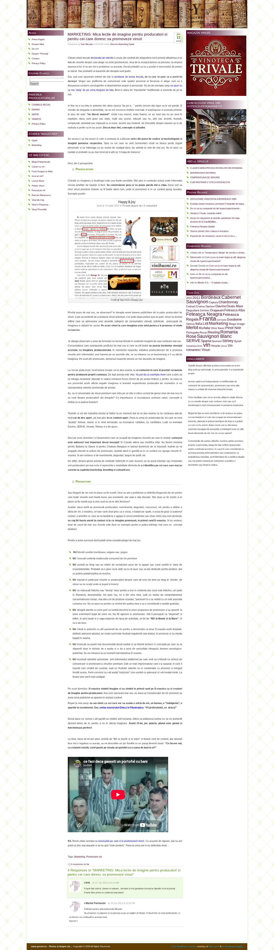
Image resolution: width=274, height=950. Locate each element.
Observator (195, 257)
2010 (189, 298)
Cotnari (190, 306)
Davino (220, 306)
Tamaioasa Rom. (194, 346)
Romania (229, 331)
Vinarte (215, 345)
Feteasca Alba (234, 310)
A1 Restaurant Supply (232, 946)
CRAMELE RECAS (41, 105)
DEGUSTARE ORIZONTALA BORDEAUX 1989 (213, 199)
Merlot (192, 327)
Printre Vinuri (38, 185)
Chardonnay (228, 302)
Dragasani (217, 310)
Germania (221, 320)
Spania (206, 341)
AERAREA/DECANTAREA (203, 173)
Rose (191, 336)
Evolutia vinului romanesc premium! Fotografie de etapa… (218, 204)
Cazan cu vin (38, 166)
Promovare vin (94, 856)
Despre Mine (38, 44)
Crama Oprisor (205, 306)
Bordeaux (211, 297)
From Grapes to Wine (42, 171)
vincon (224, 346)
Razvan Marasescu (41, 195)
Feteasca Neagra (204, 314)
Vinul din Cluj (38, 200)
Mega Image (237, 323)
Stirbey (227, 341)
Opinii (34, 140)
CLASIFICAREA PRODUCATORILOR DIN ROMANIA (216, 168)
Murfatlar (204, 328)
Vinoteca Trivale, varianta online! (206, 213)
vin (206, 345)
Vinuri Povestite (39, 209)
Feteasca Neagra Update (202, 226)
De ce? (35, 49)
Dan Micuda (86, 44)
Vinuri (206, 350)
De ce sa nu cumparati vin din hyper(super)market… (216, 208)
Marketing (36, 145)
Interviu (190, 324)
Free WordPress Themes (184, 946)
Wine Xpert (214, 946)
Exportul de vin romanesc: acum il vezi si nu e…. (213, 236)
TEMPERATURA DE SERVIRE (205, 177)
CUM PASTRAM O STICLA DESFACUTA (210, 182)
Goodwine (234, 319)
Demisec (205, 310)
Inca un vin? (38, 176)
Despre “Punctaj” (40, 53)
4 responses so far (80, 864)
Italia (198, 323)
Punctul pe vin (38, 190)
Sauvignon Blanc (214, 336)
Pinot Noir (233, 328)
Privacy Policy (39, 63)
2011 (196, 298)
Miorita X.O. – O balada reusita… (214, 282)
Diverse (114, 44)
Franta (207, 318)
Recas (203, 332)
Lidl (205, 324)
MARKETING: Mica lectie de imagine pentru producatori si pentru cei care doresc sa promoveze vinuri (117, 36)
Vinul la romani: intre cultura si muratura (209, 231)
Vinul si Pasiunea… (41, 204)
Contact (35, 58)
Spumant (217, 341)
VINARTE (36, 119)
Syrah (238, 341)
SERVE (35, 114)
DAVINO (36, 109)
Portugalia (192, 332)
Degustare (192, 310)
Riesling (214, 332)
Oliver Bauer (218, 328)
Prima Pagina (38, 39)
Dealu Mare (234, 306)
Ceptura (213, 302)
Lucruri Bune (38, 181)
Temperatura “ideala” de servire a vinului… (225, 252)
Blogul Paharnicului (41, 162)
